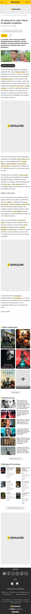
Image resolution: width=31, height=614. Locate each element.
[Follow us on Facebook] (9, 573)
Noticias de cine (13, 15)
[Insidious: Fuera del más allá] (3, 470)
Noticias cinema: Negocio (22, 15)
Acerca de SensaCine (6, 599)
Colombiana (17, 296)
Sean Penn (20, 86)
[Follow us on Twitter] (13, 573)
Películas (7, 15)
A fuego (8, 493)
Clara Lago (6, 184)
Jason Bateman (11, 164)
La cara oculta (23, 175)
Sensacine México (20, 594)
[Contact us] (26, 573)
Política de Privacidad (9, 601)
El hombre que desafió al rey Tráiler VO (23, 387)
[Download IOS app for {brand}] (13, 583)
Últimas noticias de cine (15, 458)
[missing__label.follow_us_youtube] (5, 573)
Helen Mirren (26, 204)
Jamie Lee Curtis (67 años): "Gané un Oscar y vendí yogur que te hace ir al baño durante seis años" (23, 421)
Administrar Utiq (18, 601)
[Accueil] (14, 2)
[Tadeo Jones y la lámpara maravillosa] (18, 470)
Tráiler (8, 477)
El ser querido (25, 481)
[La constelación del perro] (18, 495)
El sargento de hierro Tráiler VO (8, 367)
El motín (9, 481)
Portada (3, 15)
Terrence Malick (20, 72)
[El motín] (3, 484)
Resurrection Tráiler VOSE (23, 367)
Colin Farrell (5, 166)
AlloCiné (3, 592)
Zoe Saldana (17, 298)
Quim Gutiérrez (16, 184)
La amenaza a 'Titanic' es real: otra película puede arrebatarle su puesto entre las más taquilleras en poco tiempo (23, 431)
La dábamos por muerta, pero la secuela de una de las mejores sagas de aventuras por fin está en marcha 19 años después (23, 450)
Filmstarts (12, 592)
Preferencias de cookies (15, 603)
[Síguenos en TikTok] (22, 573)
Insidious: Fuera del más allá (11, 468)
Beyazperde (23, 592)
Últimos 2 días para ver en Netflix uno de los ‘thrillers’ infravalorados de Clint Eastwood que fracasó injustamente (23, 440)
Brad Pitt (13, 86)
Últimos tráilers (15, 392)
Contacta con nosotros (17, 599)
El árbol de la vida (6, 79)
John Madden (17, 211)
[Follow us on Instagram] (18, 573)
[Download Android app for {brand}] (18, 583)
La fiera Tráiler (8, 387)
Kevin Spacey (21, 164)
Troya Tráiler (23, 347)
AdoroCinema (6, 594)
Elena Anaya (12, 229)
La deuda (9, 202)
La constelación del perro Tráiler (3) (8, 347)
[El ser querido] (18, 484)
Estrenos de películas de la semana (15, 508)
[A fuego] (3, 495)
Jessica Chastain (14, 204)
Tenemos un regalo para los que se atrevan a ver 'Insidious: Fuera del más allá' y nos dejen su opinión (23, 413)
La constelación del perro (26, 493)
